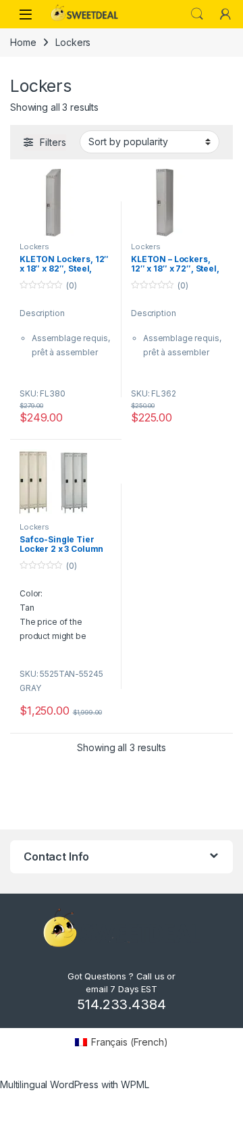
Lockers (34, 246)
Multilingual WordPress (49, 1084)
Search (197, 14)
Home (23, 42)
